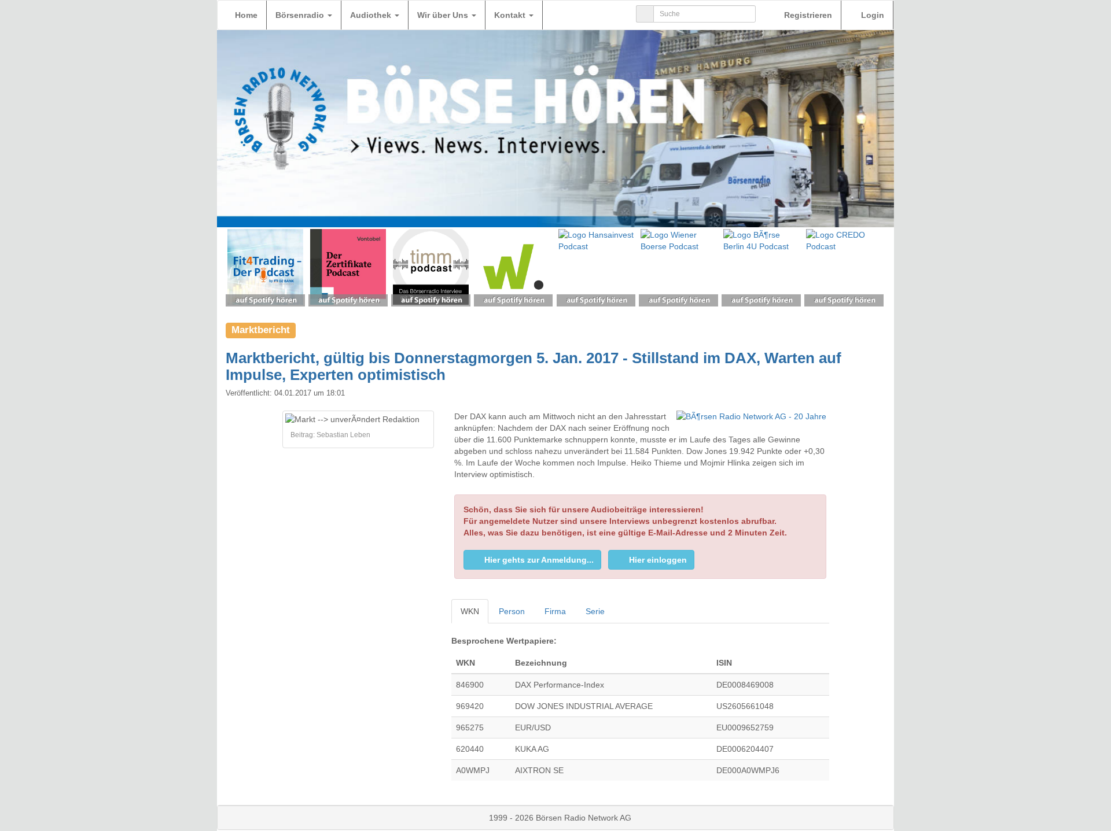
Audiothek (371, 15)
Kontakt (511, 15)
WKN (470, 611)
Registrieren (807, 15)
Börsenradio (300, 15)
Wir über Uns (443, 15)
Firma (555, 611)
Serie (595, 611)
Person (512, 611)
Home (246, 15)
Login (871, 15)
